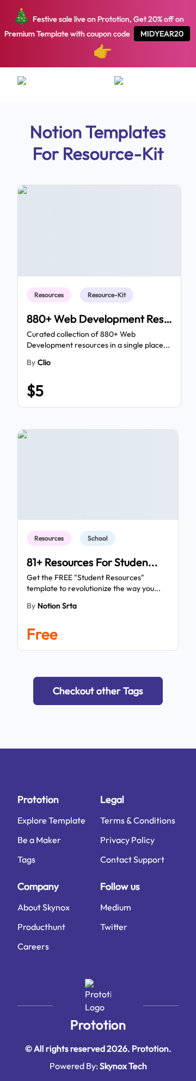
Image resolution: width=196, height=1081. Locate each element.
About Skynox (43, 907)
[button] (98, 691)
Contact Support (132, 859)
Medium (115, 907)
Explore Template (51, 820)
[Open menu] (32, 84)
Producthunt (41, 926)
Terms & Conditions (137, 820)
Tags (26, 859)
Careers (33, 946)
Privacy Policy (127, 839)
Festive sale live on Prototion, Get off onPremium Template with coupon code (94, 33)
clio (44, 362)
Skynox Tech (123, 1065)
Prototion (98, 1024)
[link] (51, 295)
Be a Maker (39, 839)
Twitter (113, 926)
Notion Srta (57, 606)
